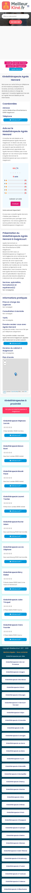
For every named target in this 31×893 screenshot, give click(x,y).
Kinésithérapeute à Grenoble (15, 720)
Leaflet (4, 391)
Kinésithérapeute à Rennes (15, 843)
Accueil (9, 63)
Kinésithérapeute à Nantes (15, 789)
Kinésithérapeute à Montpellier (15, 774)
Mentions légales (9, 652)
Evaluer (15, 204)
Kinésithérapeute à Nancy (15, 782)
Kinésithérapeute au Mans (15, 751)
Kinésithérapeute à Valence (15, 881)
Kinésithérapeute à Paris (15, 812)
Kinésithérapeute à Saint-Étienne (15, 851)
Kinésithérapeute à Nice (15, 797)
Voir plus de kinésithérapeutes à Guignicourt (16, 410)
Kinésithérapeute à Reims (16, 835)
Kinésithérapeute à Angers (15, 672)
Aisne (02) (11, 66)
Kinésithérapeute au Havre (15, 743)
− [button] (5, 363)
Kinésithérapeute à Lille (15, 728)
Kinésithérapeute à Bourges (15, 695)
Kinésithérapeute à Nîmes (15, 805)
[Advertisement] (15, 42)
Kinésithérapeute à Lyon (15, 759)
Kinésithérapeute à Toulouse (15, 874)
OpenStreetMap (14, 391)
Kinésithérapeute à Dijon (15, 713)
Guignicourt (21, 66)
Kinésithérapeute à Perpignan (15, 820)
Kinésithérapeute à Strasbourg (15, 858)
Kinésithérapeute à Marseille (16, 766)
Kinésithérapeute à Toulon (15, 866)
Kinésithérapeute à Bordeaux (15, 680)
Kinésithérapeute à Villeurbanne (15, 889)
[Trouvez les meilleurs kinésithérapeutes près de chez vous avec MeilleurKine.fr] (15, 9)
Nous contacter (22, 652)
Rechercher (15, 22)
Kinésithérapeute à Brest (15, 687)
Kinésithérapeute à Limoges (15, 736)
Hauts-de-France (20, 63)
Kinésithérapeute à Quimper (15, 828)
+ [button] (5, 361)
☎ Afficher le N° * (16, 120)
